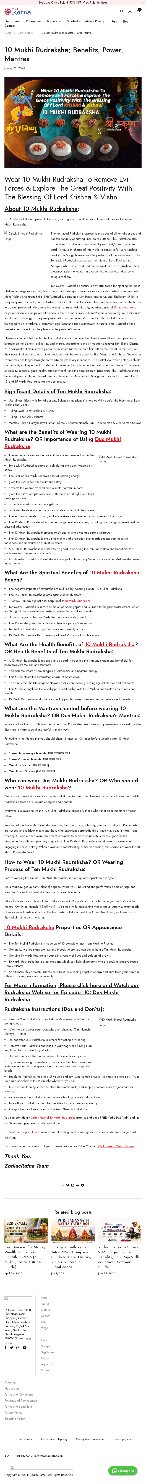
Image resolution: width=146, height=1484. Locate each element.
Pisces (45, 1370)
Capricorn (47, 1358)
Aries (44, 1298)
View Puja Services (95, 3)
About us (10, 1382)
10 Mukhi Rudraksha (114, 572)
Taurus (45, 1304)
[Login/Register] (130, 11)
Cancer (45, 1316)
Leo (43, 1322)
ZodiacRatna (38, 1475)
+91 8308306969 (18, 1456)
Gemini (46, 1310)
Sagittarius (47, 1352)
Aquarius (46, 1364)
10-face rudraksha (125, 307)
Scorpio (46, 1346)
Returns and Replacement (21, 1400)
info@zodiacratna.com (48, 1456)
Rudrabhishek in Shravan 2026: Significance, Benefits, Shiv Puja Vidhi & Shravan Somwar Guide (119, 1257)
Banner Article (26, 33)
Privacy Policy (13, 1412)
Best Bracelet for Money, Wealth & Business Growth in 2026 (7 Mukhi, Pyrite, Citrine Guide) (25, 1257)
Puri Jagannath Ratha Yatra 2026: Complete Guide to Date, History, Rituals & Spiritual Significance (71, 1257)
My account (11, 1388)
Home (7, 33)
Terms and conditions (18, 1406)
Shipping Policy (14, 1418)
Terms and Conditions (18, 1394)
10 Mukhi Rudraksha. (78, 601)
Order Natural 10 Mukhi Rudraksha (53, 1117)
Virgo (44, 1328)
